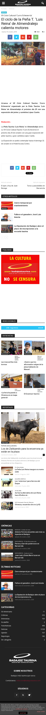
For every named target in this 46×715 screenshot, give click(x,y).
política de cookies (22, 709)
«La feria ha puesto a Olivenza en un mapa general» (9, 395)
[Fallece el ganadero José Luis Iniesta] (7, 217)
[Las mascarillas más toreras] (11, 348)
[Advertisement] (23, 82)
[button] (42, 3)
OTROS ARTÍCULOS (10, 196)
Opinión (4, 633)
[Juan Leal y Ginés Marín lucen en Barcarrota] (7, 557)
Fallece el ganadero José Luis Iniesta (29, 583)
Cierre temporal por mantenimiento (28, 571)
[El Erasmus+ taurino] (34, 381)
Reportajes (5, 442)
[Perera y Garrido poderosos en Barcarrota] (7, 545)
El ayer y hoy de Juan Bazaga (9, 187)
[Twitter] (29, 695)
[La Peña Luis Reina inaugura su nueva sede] (7, 471)
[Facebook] (16, 695)
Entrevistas (5, 354)
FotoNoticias (6, 626)
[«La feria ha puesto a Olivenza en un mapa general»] (11, 381)
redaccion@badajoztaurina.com (28, 680)
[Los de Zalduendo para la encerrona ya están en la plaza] (23, 428)
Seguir (40, 328)
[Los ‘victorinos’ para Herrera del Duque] (7, 482)
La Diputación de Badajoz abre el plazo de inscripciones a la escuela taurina (29, 229)
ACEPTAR (23, 713)
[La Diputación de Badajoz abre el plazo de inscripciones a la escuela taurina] (7, 229)
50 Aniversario (6, 611)
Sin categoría (6, 640)
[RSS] (23, 695)
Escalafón (5, 622)
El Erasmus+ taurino (32, 394)
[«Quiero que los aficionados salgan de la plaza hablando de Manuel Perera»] (34, 348)
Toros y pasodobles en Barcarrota (36, 187)
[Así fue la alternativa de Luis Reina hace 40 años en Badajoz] (7, 494)
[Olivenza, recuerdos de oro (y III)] (7, 506)
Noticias (4, 12)
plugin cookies (41, 711)
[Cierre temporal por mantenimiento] (7, 206)
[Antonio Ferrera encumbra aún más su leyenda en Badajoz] (7, 533)
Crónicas (4, 615)
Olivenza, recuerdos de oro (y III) (27, 504)
